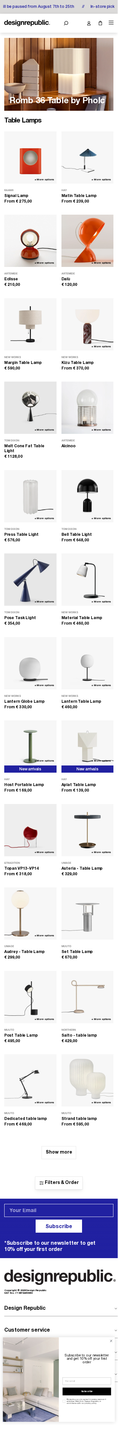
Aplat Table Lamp (78, 785)
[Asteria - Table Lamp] (87, 830)
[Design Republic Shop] (27, 23)
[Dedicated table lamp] (30, 1080)
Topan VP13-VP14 (21, 868)
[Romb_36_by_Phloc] (58, 74)
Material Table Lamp (81, 618)
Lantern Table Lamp (81, 701)
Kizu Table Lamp (77, 363)
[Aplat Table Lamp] (87, 746)
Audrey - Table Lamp (24, 952)
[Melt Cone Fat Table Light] (30, 408)
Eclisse (11, 279)
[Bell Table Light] (87, 496)
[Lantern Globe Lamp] (30, 663)
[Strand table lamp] (87, 1080)
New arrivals (30, 769)
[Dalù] (87, 241)
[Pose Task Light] (30, 579)
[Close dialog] (111, 1341)
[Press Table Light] (30, 496)
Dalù (65, 279)
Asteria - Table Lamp (82, 868)
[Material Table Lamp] (87, 579)
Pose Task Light (20, 618)
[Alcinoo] (87, 408)
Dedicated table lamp (25, 1119)
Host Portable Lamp (24, 785)
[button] (66, 23)
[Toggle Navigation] (110, 23)
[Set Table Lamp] (87, 913)
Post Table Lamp (21, 1035)
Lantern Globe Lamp (24, 701)
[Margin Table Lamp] (30, 324)
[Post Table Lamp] (30, 997)
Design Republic (25, 1308)
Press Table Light (21, 534)
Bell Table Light (76, 534)
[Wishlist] (77, 23)
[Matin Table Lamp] (87, 157)
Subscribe (58, 1226)
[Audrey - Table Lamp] (30, 913)
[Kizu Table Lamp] (87, 324)
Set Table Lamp (77, 952)
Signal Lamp (16, 196)
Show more (59, 1152)
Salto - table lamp (79, 1035)
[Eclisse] (30, 241)
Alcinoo (68, 446)
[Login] (88, 23)
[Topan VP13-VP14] (30, 830)
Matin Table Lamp (79, 196)
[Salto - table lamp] (87, 997)
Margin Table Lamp (23, 363)
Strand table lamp (79, 1119)
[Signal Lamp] (30, 157)
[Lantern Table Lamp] (87, 663)
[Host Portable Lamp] (30, 746)
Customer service (27, 1330)
